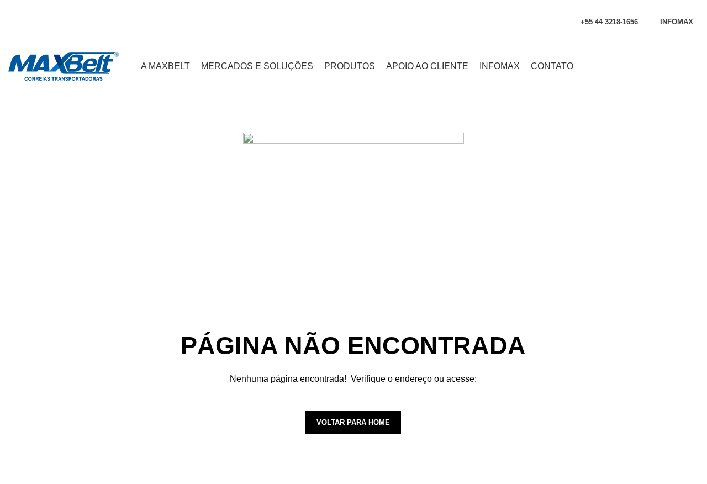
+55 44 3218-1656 (609, 22)
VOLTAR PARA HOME (353, 422)
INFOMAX (676, 22)
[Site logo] (63, 65)
